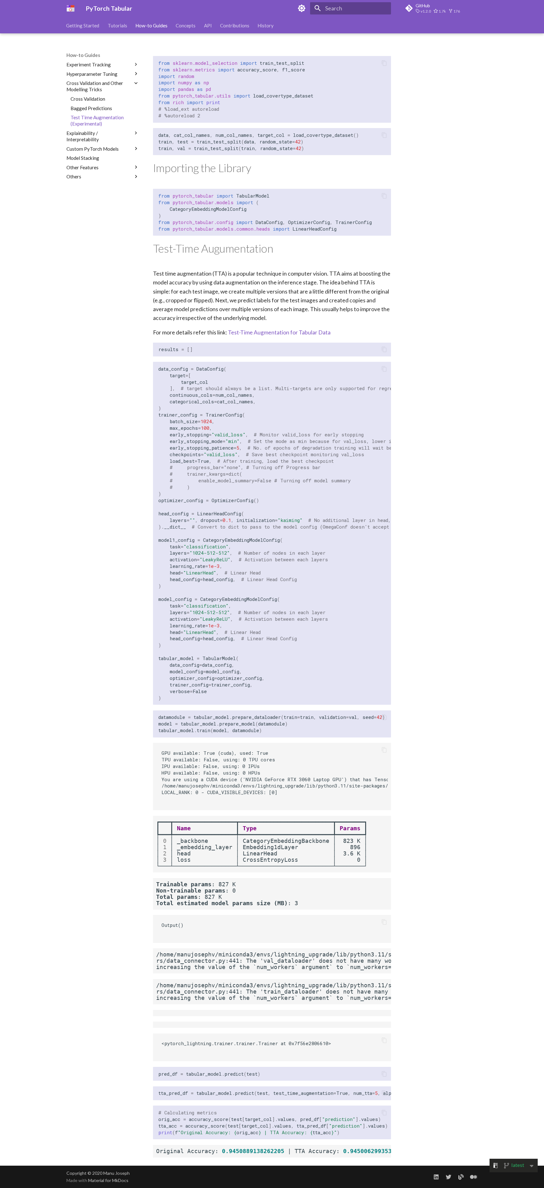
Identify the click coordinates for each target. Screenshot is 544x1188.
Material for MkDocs (108, 1180)
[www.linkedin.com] (436, 1176)
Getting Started (82, 25)
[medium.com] (473, 1176)
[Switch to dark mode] (302, 8)
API (208, 25)
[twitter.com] (448, 1176)
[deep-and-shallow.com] (461, 1176)
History (266, 25)
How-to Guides (151, 25)
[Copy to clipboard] (384, 63)
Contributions (234, 25)
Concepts (186, 25)
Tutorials (117, 25)
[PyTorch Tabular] (70, 8)
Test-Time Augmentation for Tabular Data (279, 332)
